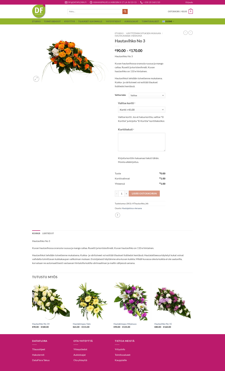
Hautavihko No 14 (40, 324)
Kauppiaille (121, 360)
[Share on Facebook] (117, 215)
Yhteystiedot (113, 21)
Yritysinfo (120, 349)
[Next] (192, 308)
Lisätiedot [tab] (48, 233)
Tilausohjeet (38, 349)
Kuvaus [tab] (36, 233)
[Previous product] (190, 33)
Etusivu (36, 21)
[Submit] (125, 11)
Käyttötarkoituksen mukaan (143, 33)
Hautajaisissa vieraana (128, 36)
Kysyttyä (69, 21)
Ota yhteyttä (80, 360)
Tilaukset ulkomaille (90, 21)
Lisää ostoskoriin (144, 193)
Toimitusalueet (150, 21)
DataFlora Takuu (41, 360)
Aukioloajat (131, 21)
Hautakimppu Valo (82, 324)
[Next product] (185, 33)
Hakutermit (38, 354)
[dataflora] (47, 11)
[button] (189, 2)
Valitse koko (120, 95)
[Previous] (32, 308)
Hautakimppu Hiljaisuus (125, 324)
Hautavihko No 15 (163, 324)
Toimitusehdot (52, 21)
